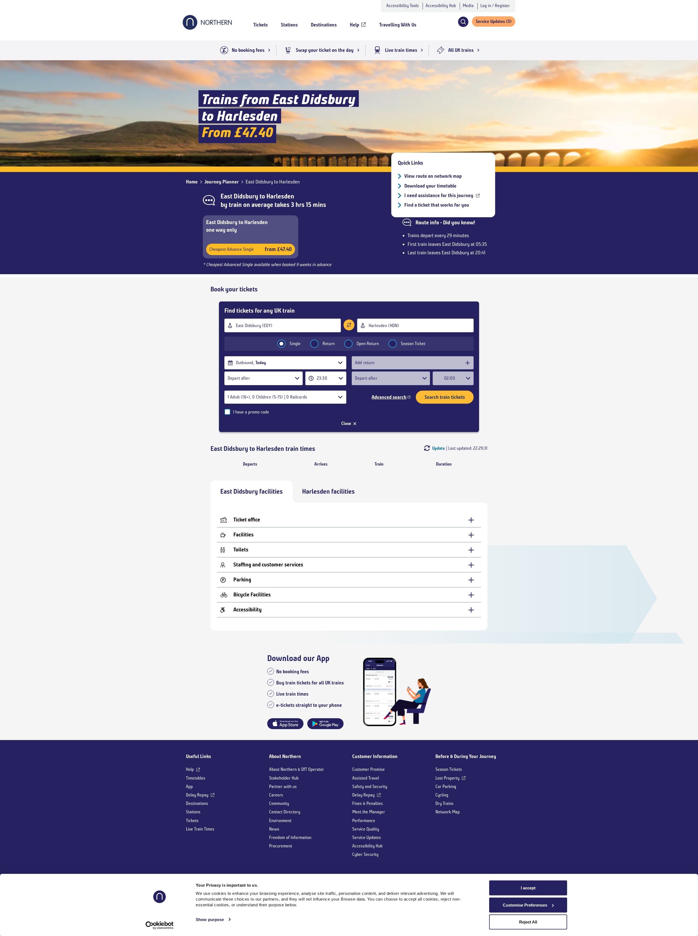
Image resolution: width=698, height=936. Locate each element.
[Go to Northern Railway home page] (207, 28)
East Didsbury (239, 196)
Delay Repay (197, 795)
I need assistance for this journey (438, 195)
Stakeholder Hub (284, 778)
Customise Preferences (525, 905)
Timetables (195, 778)
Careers (276, 795)
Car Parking (445, 786)
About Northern (285, 756)
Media (468, 5)
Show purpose (210, 919)
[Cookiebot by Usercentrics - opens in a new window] (159, 925)
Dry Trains (444, 803)
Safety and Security (369, 786)
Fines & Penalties (367, 803)
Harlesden (280, 196)
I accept (528, 888)
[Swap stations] (349, 324)
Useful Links (198, 756)
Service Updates (366, 837)
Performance (363, 820)
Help (190, 769)
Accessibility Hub (441, 5)
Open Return (368, 343)
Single (295, 343)
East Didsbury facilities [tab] (251, 491)
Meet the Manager (368, 811)
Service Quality (365, 829)
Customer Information (375, 756)
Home (192, 182)
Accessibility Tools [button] (402, 5)
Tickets (192, 820)
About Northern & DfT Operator (296, 769)
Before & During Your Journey (465, 756)
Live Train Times (200, 829)
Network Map (447, 811)
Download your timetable (430, 186)
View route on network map (433, 176)
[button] (463, 21)
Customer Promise (368, 769)
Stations (193, 811)
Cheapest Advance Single (250, 249)
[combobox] (282, 325)
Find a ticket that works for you (436, 205)
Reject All (528, 922)
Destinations (197, 803)
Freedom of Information (290, 837)
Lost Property (447, 778)
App (189, 786)
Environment (280, 820)
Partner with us (283, 786)
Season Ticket (413, 343)
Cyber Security (365, 854)
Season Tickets (448, 769)
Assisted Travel (365, 778)
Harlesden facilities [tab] (328, 491)
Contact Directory (284, 811)
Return (329, 343)
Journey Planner (221, 182)
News (274, 829)
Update (438, 448)
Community (279, 803)
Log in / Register (495, 5)
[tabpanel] (349, 566)
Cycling (441, 795)
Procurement (280, 846)
